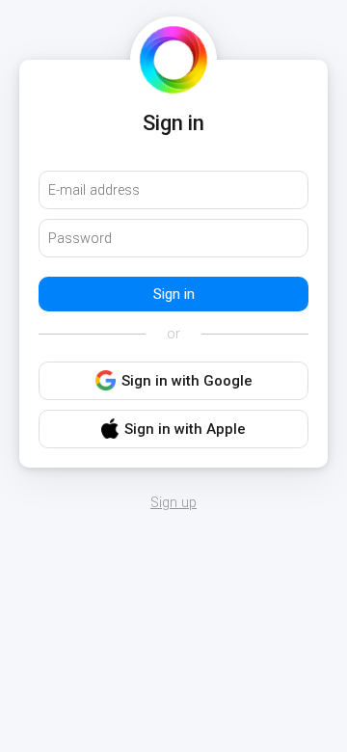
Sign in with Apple (185, 429)
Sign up (173, 503)
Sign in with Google (187, 380)
